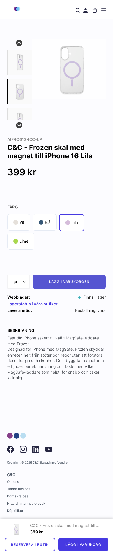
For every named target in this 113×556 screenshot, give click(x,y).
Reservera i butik (30, 544)
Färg (12, 206)
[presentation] (19, 91)
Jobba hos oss (18, 489)
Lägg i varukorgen (69, 281)
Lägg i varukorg (83, 544)
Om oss (13, 481)
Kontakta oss (17, 496)
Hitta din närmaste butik (26, 503)
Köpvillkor (15, 510)
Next (19, 125)
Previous (19, 42)
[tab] (19, 62)
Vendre (62, 462)
